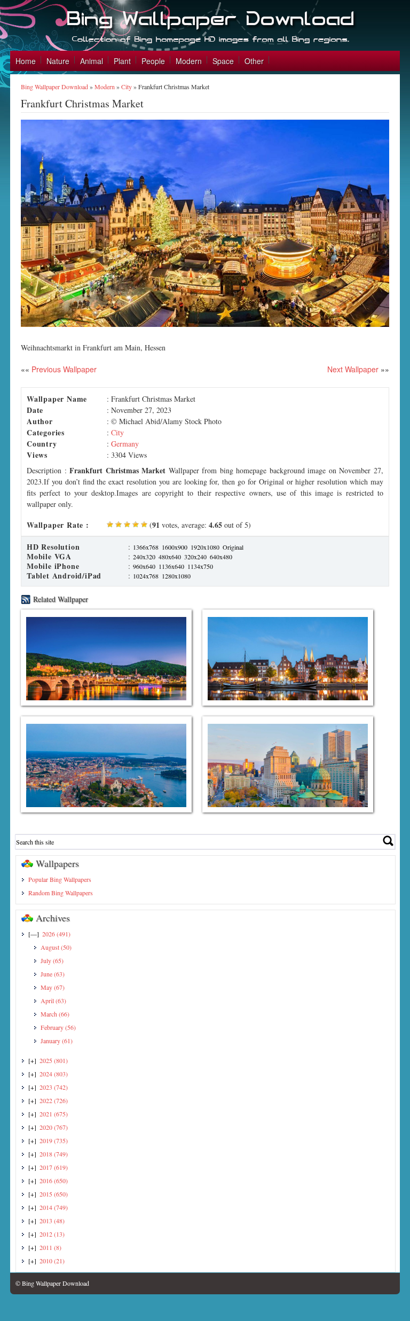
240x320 (144, 556)
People (153, 61)
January (57, 1040)
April (53, 1000)
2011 (50, 1247)
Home (25, 61)
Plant (122, 61)
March (55, 1014)
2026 (56, 933)
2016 (54, 1180)
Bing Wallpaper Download (54, 86)
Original (233, 547)
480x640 (170, 556)
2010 (52, 1260)
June (53, 974)
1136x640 (171, 566)
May (53, 987)
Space (223, 61)
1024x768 (146, 576)
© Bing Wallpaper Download (52, 1283)
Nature (57, 61)
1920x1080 (205, 547)
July (52, 960)
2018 (54, 1154)
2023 (54, 1087)
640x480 (221, 556)
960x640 (144, 566)
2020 (54, 1127)
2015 (54, 1194)
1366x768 (146, 547)
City (126, 86)
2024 (54, 1073)
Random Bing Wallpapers (60, 892)
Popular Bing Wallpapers (59, 879)
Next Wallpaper (353, 369)
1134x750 (200, 566)
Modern (189, 61)
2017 (54, 1167)
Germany (125, 444)
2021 (54, 1113)
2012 (52, 1234)
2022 (54, 1100)
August (56, 947)
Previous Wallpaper (63, 369)
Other (254, 61)
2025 (54, 1060)
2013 (52, 1220)
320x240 (195, 556)
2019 (54, 1140)
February (58, 1027)
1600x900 (174, 547)
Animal (91, 61)
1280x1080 (176, 576)
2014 (54, 1207)
